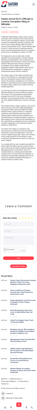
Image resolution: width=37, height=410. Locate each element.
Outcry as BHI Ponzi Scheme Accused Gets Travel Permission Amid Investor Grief (21, 292)
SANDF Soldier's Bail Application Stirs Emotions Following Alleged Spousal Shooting (21, 350)
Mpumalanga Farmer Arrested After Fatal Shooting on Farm (22, 340)
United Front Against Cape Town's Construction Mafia (22, 321)
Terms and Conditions (8, 381)
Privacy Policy (23, 381)
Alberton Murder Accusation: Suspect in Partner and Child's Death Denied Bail (22, 370)
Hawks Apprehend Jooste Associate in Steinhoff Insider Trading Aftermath (22, 302)
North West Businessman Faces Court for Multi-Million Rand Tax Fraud (21, 312)
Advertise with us (15, 379)
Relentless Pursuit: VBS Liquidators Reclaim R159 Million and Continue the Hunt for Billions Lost (22, 331)
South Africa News (14, 32)
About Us (4, 379)
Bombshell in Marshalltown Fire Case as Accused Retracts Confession (21, 360)
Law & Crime (5, 32)
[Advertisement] (18, 181)
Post (18, 258)
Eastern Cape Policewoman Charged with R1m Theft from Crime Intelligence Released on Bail (23, 282)
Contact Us (5, 384)
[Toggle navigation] (33, 4)
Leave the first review (18, 266)
